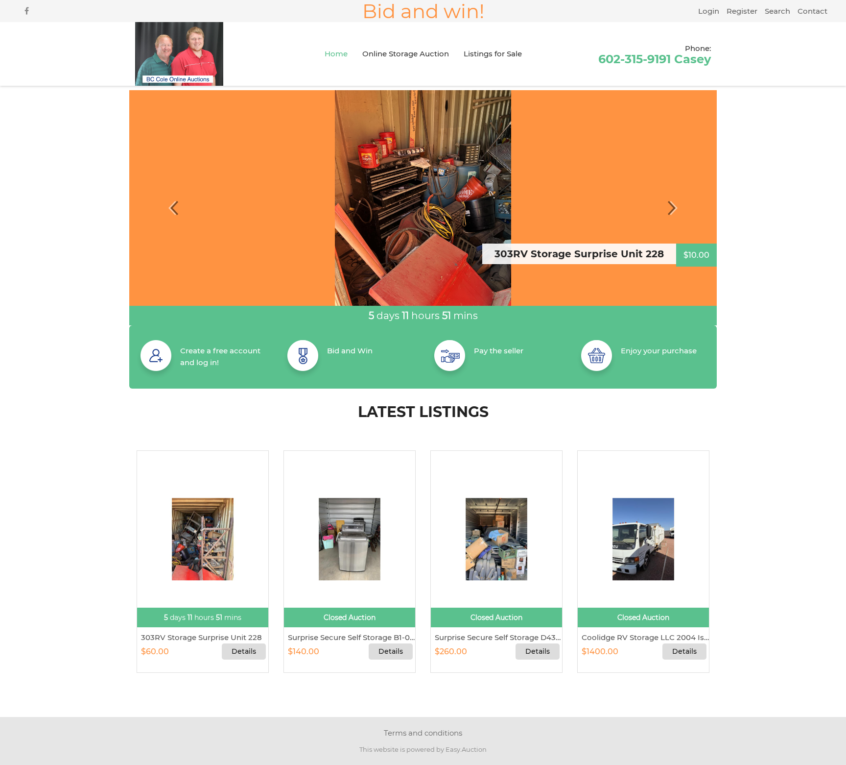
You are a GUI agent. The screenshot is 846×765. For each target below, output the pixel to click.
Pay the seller (498, 350)
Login (708, 11)
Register (742, 11)
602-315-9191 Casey (654, 54)
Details (244, 651)
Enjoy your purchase (659, 350)
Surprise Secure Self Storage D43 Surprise (496, 637)
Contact (812, 11)
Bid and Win (350, 350)
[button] (173, 207)
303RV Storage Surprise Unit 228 (199, 637)
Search (777, 11)
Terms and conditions (423, 733)
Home (336, 53)
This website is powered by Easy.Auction (423, 749)
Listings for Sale (493, 53)
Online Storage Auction (405, 53)
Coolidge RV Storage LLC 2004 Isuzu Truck (643, 637)
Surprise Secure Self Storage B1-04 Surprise (349, 637)
